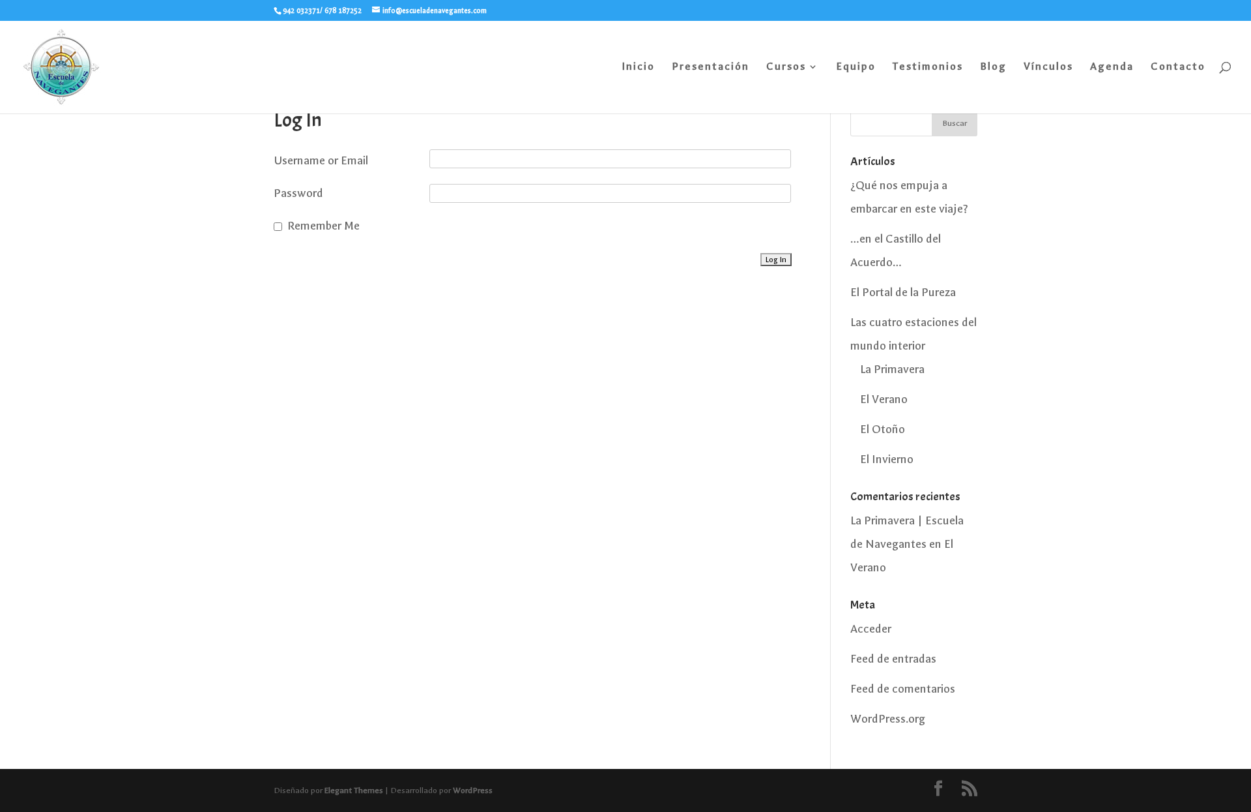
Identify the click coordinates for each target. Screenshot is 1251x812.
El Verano (884, 399)
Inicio (638, 67)
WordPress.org (887, 719)
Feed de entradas (893, 659)
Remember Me (323, 226)
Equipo (856, 67)
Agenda (1112, 67)
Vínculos (1048, 67)
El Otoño (882, 429)
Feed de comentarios (902, 689)
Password (298, 193)
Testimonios (928, 67)
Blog (993, 67)
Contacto (1178, 67)
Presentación (710, 67)
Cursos (786, 67)
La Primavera (892, 369)
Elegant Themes (353, 790)
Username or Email (321, 161)
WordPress (473, 790)
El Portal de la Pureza (903, 292)
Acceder (870, 629)
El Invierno (886, 459)
